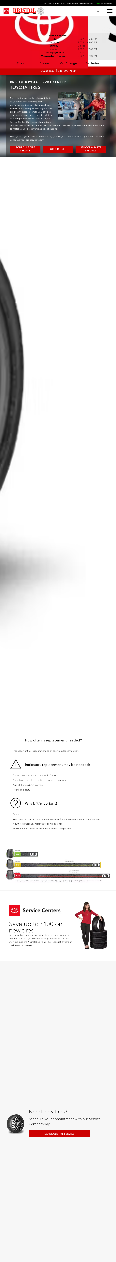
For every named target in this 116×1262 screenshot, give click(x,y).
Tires (20, 63)
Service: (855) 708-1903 (69, 3)
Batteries (92, 63)
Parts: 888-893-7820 (87, 3)
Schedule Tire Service (59, 1133)
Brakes (45, 63)
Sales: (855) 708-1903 (51, 3)
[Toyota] (6, 11)
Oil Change (68, 63)
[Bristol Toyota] (24, 11)
